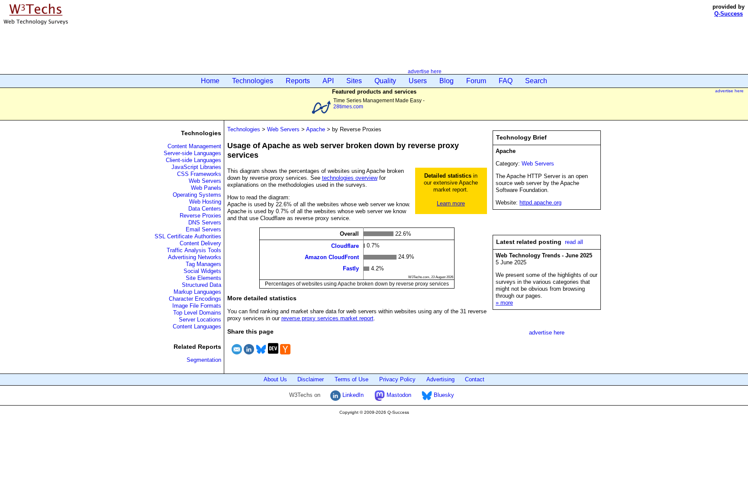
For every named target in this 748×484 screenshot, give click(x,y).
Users (418, 80)
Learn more (451, 203)
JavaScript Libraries (196, 167)
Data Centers (204, 208)
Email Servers (203, 229)
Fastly (351, 268)
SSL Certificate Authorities (188, 236)
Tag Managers (203, 264)
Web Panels (206, 188)
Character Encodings (195, 299)
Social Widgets (202, 271)
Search (536, 80)
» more (504, 302)
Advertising (440, 379)
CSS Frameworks (199, 174)
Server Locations (200, 319)
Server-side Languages (192, 153)
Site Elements (203, 278)
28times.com (348, 106)
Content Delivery (200, 243)
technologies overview (349, 178)
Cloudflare (345, 245)
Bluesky (443, 395)
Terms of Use (351, 379)
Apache (315, 129)
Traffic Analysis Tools (194, 250)
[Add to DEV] (273, 355)
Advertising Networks (194, 257)
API (328, 80)
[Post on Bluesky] (261, 355)
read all (574, 242)
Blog (446, 80)
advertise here (425, 71)
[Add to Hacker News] (285, 355)
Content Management (194, 146)
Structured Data (201, 285)
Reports (298, 80)
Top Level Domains (197, 312)
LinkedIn (352, 395)
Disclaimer (310, 379)
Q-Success (728, 13)
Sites (354, 80)
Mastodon (398, 395)
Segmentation (204, 360)
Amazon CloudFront (332, 257)
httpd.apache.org (540, 202)
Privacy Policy (397, 379)
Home (210, 80)
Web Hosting (205, 201)
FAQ (506, 80)
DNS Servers (204, 222)
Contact (474, 379)
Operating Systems (197, 195)
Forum (476, 80)
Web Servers (205, 181)
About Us (275, 379)
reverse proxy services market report (327, 318)
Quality (385, 80)
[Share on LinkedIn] (249, 355)
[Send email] (237, 355)
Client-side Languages (193, 160)
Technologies (252, 80)
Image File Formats (196, 305)
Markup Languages (197, 292)
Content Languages (197, 326)
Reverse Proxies (200, 215)
